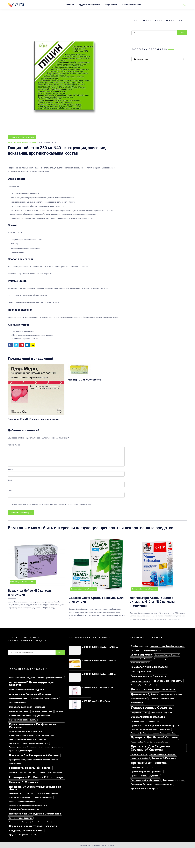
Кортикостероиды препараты (22, 720)
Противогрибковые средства (24, 809)
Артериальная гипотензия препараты (30, 694)
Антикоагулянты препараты (50, 678)
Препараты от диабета (139, 758)
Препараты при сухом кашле (22, 801)
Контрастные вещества (138, 698)
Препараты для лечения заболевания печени (25, 747)
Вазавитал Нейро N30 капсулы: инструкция (30, 592)
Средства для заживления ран (26, 830)
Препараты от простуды (149, 763)
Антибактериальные (139, 646)
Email (10, 480)
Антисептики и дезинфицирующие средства (31, 683)
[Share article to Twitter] (16, 345)
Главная (70, 4)
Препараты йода (15, 763)
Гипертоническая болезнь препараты (44, 698)
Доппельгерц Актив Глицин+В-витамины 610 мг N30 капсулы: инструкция (152, 601)
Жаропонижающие (17, 703)
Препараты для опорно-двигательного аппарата (150, 742)
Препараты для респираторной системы (34, 755)
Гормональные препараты (167, 680)
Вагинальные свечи (18, 698)
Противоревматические (173, 780)
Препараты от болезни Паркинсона (162, 754)
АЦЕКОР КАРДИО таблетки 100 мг (98, 688)
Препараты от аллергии (139, 754)
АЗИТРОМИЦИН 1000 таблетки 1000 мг (100, 647)
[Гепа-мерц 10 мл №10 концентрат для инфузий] (36, 415)
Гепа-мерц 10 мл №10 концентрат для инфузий (33, 419)
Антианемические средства (22, 678)
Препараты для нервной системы (154, 737)
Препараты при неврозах (42, 797)
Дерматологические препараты (153, 689)
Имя (10, 469)
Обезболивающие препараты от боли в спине (25, 731)
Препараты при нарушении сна (19, 797)
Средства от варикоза (18, 835)
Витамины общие (160, 659)
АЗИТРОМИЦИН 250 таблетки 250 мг (99, 674)
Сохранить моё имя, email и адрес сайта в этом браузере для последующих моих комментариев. (51, 504)
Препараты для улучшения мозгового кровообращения (33, 760)
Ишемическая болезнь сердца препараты (29, 716)
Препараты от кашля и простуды (36, 777)
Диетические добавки (144, 694)
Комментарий (14, 445)
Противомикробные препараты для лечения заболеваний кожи (29, 822)
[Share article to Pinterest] (21, 345)
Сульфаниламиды (163, 784)
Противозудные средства (20, 818)
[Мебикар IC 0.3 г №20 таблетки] (79, 375)
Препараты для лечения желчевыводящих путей (28, 743)
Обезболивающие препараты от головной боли (32, 735)
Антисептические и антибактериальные (167, 646)
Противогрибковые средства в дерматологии (35, 813)
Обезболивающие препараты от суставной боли (27, 739)
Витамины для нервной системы (22, 137)
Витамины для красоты (141, 659)
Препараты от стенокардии (21, 794)
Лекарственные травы (139, 712)
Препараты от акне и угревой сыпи (22, 772)
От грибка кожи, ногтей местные (145, 721)
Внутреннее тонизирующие (140, 663)
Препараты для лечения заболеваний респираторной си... (153, 733)
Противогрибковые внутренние (145, 776)
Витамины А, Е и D (153, 650)
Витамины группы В (141, 654)
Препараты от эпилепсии (142, 767)
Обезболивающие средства (148, 716)
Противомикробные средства (145, 780)
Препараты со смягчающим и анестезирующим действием (28, 805)
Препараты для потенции (20, 751)
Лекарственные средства (152, 708)
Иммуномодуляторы (171, 694)
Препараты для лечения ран (54, 747)
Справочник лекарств (141, 784)
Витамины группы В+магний (167, 655)
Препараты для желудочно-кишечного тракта (155, 725)
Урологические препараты (144, 788)
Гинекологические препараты (148, 676)
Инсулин (59, 711)
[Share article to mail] (32, 345)
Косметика (137, 702)
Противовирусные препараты (146, 771)
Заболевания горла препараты (27, 706)
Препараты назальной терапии (30, 767)
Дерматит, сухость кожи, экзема (143, 685)
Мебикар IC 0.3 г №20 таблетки (84, 379)
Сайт (10, 490)
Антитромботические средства (26, 689)
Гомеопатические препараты (140, 681)
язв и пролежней (37, 835)
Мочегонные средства (161, 712)
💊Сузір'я (16, 5)
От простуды (110, 4)
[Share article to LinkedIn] (27, 345)
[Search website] (184, 4)
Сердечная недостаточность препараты (33, 826)
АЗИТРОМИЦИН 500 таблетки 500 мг (99, 661)
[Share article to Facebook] (10, 345)
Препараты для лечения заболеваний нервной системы (150, 729)
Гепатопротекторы (141, 671)
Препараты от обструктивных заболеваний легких (35, 788)
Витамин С (136, 650)
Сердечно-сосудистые (89, 4)
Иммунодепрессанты (18, 711)
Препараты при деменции (47, 794)
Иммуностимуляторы (42, 711)
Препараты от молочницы (23, 782)
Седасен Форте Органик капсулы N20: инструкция (96, 599)
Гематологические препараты (149, 666)
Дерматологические (131, 4)
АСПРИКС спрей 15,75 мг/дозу (96, 701)
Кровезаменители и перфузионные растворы (32, 726)
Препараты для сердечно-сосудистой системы (150, 748)
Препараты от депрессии (50, 772)
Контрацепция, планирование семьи (162, 698)
